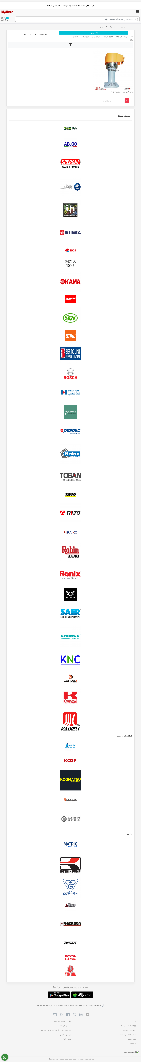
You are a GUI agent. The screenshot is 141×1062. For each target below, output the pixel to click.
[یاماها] (70, 970)
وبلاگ (134, 1021)
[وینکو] (70, 943)
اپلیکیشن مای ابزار (127, 1025)
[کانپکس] (70, 679)
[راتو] (70, 513)
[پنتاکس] (70, 454)
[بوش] (70, 373)
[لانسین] (70, 800)
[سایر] (70, 613)
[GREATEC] (70, 263)
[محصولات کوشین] (70, 864)
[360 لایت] (70, 129)
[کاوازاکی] (70, 698)
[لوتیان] (70, 819)
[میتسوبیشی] (70, 905)
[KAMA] (70, 281)
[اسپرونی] (70, 164)
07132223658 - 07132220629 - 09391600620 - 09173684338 (69, 1005)
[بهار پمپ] (70, 392)
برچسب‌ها (119, 27)
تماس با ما (67, 1039)
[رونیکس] (70, 574)
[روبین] (70, 552)
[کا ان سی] (70, 659)
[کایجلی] (70, 721)
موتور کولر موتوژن (106, 27)
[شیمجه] (70, 636)
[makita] (70, 299)
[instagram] (81, 1015)
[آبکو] (70, 145)
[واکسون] (70, 923)
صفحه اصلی (131, 27)
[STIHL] (70, 335)
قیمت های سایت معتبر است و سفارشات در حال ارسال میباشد (70, 5)
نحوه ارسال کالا (65, 1025)
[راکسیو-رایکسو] (70, 533)
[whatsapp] (74, 1015)
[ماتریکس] (70, 845)
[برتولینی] (70, 353)
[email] (55, 1015)
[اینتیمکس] (70, 232)
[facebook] (68, 1015)
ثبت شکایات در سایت (128, 1034)
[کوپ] (70, 761)
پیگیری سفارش (65, 1034)
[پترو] (70, 412)
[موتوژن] (70, 887)
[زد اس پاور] (70, 594)
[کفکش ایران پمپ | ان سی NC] (70, 746)
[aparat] (87, 1015)
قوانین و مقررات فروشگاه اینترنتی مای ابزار (56, 1030)
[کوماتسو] (70, 780)
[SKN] (70, 317)
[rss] (61, 1015)
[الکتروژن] (70, 186)
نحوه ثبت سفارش (129, 1030)
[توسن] (70, 477)
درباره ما (133, 1043)
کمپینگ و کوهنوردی (61, 1021)
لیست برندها (124, 116)
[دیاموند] (70, 495)
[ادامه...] (126, 100)
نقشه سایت (132, 1039)
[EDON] (70, 250)
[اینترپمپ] (70, 209)
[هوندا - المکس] (70, 957)
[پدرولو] (70, 431)
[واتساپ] (4, 1057)
